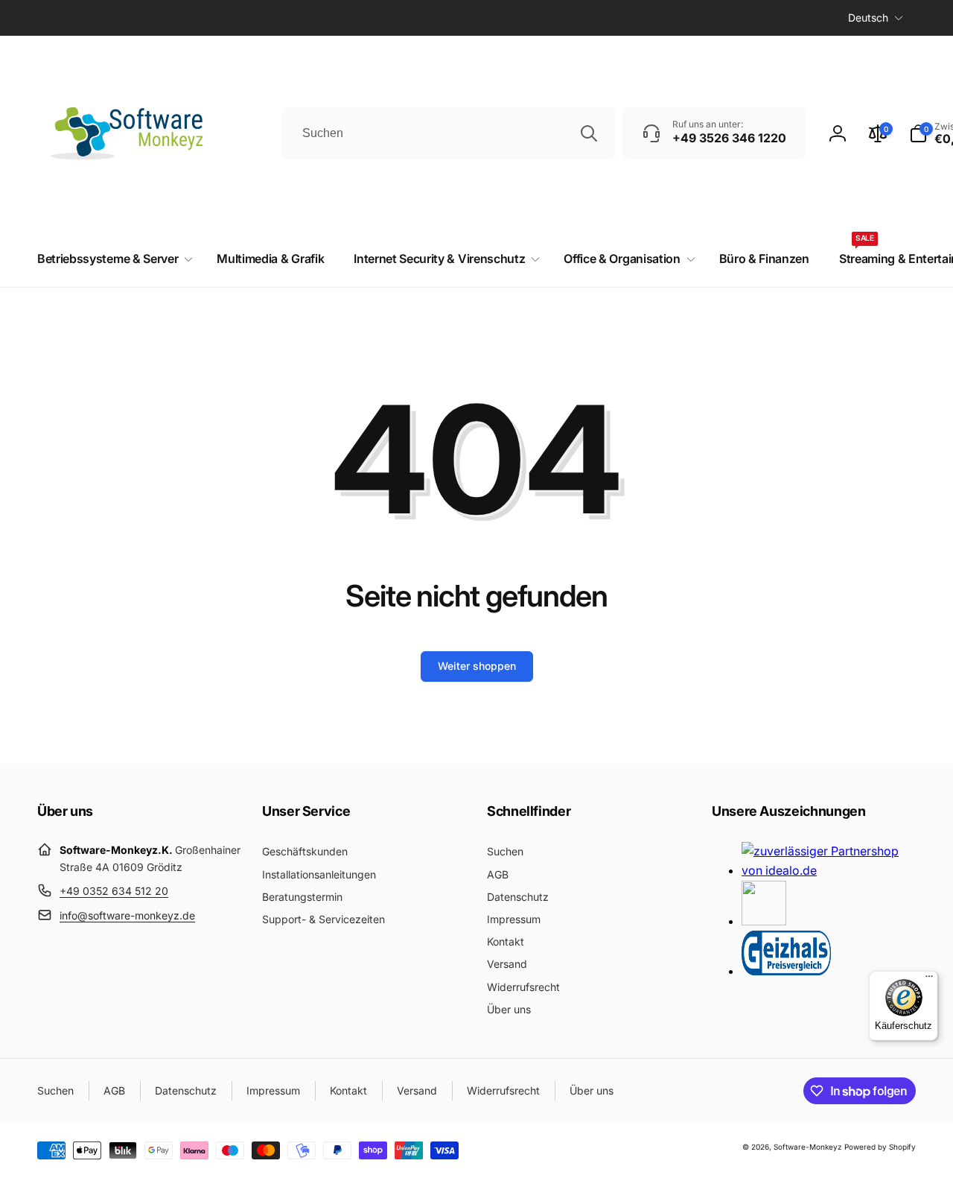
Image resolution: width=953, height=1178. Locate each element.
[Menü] (929, 980)
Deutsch (868, 17)
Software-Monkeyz (808, 1146)
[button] (112, 259)
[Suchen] (589, 133)
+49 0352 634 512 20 (114, 890)
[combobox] (448, 133)
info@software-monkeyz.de (127, 915)
